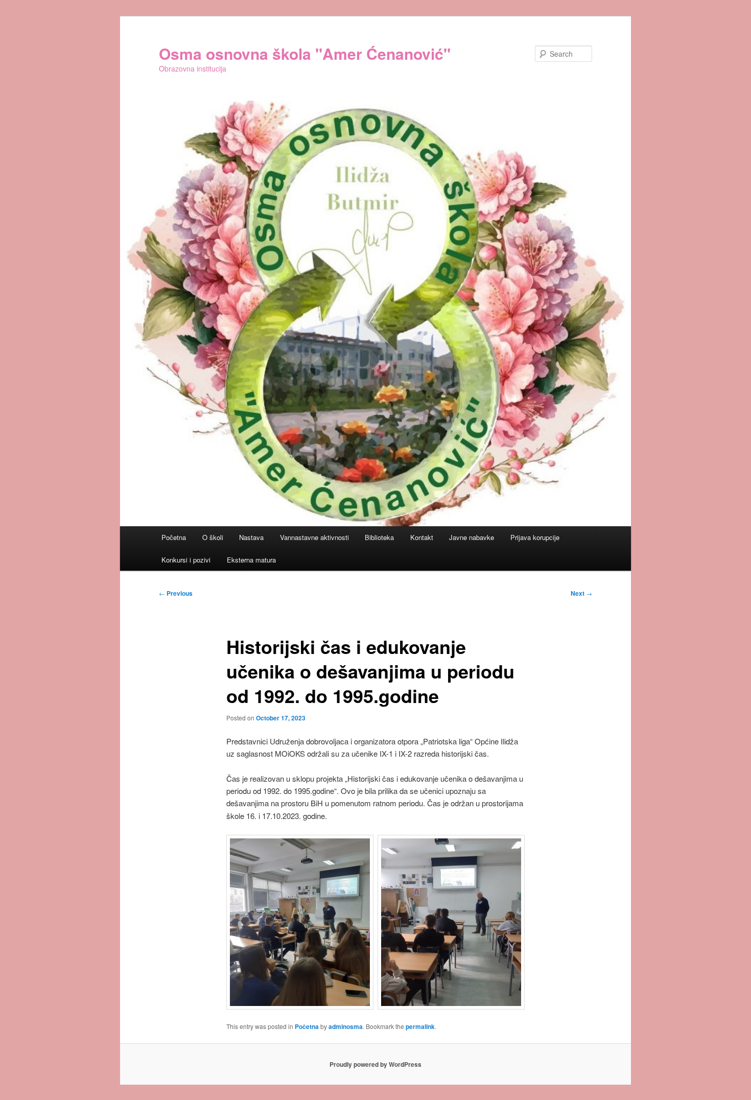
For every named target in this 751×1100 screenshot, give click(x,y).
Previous (176, 593)
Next (581, 593)
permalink (420, 1026)
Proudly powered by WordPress (375, 1064)
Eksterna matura (251, 560)
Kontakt (421, 537)
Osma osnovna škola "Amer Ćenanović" (305, 53)
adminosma (345, 1026)
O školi (212, 537)
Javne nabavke (471, 537)
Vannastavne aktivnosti (314, 537)
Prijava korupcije (534, 537)
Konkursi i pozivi (185, 560)
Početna (173, 537)
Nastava (251, 537)
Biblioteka (379, 537)
